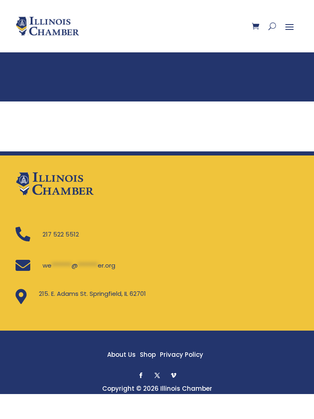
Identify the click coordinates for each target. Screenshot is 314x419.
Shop (148, 354)
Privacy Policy (181, 354)
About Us (121, 354)
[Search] (272, 26)
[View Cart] (255, 26)
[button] (140, 375)
